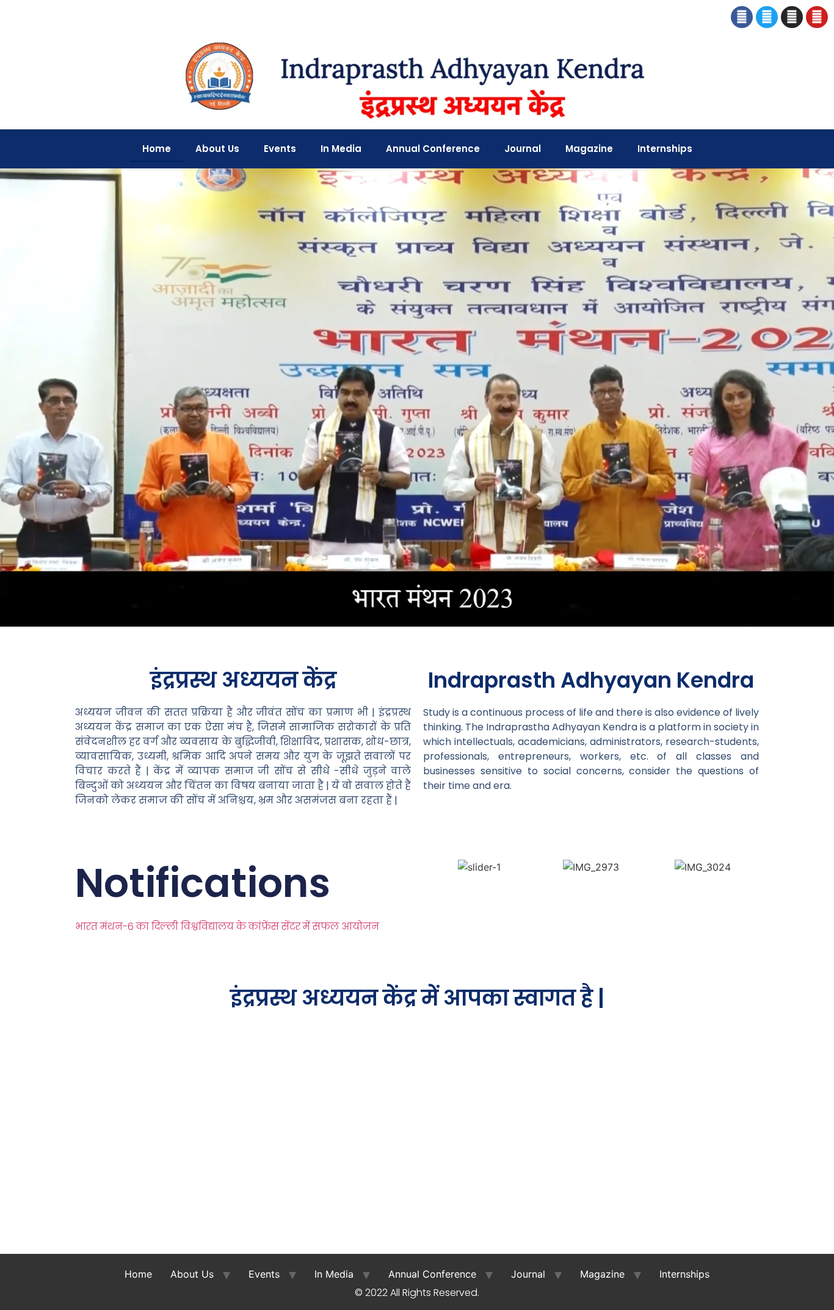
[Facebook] (742, 17)
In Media (341, 148)
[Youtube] (817, 17)
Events (280, 148)
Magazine (589, 148)
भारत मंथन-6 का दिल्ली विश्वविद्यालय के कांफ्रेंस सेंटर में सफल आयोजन (228, 927)
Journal (522, 148)
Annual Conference (433, 148)
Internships (664, 148)
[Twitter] (767, 17)
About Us (217, 148)
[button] (12, 399)
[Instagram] (792, 17)
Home (156, 148)
